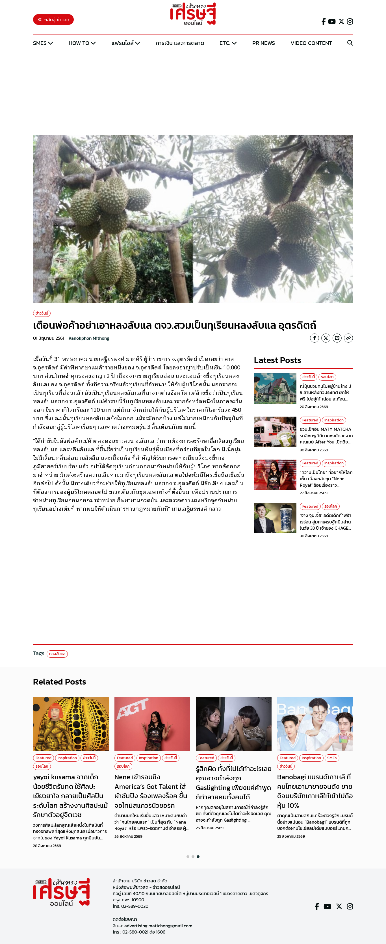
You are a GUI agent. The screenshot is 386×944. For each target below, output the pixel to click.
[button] (188, 856)
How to (79, 43)
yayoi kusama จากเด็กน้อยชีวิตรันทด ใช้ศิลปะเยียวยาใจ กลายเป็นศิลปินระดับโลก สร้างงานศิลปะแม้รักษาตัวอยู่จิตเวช (70, 796)
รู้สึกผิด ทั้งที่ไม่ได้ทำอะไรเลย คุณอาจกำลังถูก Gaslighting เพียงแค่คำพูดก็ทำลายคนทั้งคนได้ (234, 783)
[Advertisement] (193, 91)
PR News (263, 43)
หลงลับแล (57, 654)
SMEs (40, 43)
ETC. (225, 43)
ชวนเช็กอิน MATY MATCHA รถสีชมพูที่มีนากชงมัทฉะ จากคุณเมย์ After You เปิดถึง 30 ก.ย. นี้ (326, 438)
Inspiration (334, 420)
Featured (310, 420)
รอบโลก (327, 377)
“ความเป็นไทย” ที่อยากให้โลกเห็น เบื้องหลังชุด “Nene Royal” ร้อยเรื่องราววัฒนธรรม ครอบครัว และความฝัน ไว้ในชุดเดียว (326, 485)
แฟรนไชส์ (123, 43)
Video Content (311, 43)
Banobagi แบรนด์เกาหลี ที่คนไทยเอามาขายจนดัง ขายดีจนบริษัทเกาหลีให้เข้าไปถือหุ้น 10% (315, 791)
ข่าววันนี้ (42, 313)
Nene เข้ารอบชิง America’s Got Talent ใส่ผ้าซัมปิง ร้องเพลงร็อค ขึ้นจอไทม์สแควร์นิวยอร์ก (150, 791)
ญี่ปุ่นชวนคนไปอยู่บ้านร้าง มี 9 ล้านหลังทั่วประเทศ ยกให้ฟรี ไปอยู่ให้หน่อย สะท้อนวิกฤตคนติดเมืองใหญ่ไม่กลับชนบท (326, 399)
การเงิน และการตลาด (180, 43)
